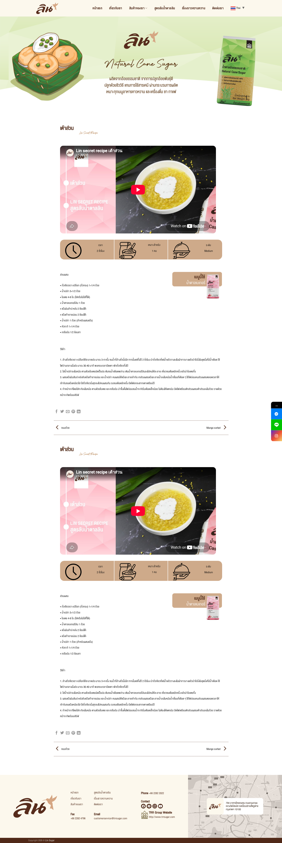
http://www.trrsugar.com (162, 817)
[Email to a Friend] (68, 412)
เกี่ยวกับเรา (115, 8)
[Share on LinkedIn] (79, 412)
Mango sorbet (213, 428)
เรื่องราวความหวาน (193, 8)
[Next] (271, 68)
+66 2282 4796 (78, 818)
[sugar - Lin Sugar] (47, 8)
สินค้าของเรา (137, 8)
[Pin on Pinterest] (73, 412)
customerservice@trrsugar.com (110, 818)
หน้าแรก (97, 8)
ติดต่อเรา (218, 8)
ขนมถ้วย (65, 428)
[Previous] (11, 68)
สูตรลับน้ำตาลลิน (164, 8)
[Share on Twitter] (62, 412)
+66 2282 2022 (156, 793)
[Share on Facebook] (56, 412)
